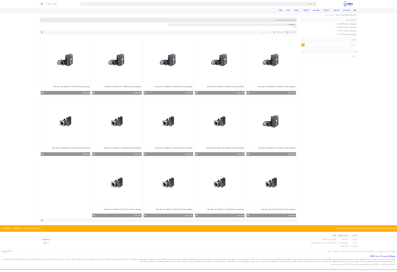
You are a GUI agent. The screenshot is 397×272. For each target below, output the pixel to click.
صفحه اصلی (346, 10)
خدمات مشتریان (343, 235)
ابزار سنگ (326, 10)
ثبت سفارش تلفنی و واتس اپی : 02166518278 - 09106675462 (21, 228)
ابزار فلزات (306, 10)
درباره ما (355, 243)
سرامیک (296, 10)
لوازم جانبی (316, 10)
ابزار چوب (336, 10)
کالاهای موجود (292, 32)
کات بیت (354, 235)
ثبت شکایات (344, 239)
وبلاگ (280, 10)
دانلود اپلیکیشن (344, 246)
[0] (42, 4)
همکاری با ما (353, 246)
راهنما (334, 235)
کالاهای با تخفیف (280, 32)
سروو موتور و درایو (329, 15)
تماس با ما (354, 239)
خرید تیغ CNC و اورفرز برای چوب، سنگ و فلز (346, 15)
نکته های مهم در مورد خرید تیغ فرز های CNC (323, 243)
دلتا (353, 56)
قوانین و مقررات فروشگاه (329, 239)
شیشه (288, 10)
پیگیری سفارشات (343, 243)
